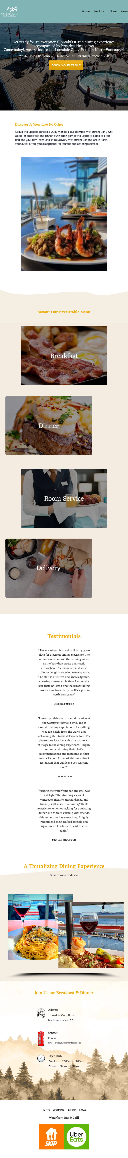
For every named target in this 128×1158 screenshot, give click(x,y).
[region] (64, 930)
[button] (7, 927)
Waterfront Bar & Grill (64, 1118)
